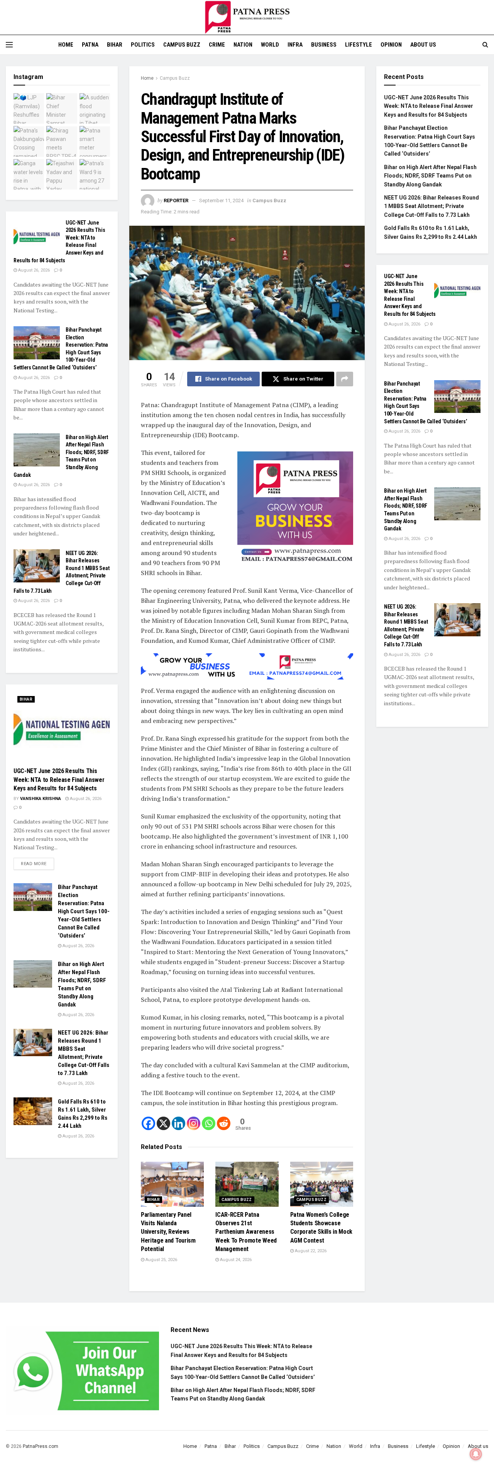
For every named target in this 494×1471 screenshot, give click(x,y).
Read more (37, 862)
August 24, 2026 (235, 1259)
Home (65, 44)
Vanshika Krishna (40, 798)
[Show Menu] (9, 44)
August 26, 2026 (33, 270)
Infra (295, 44)
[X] (163, 1123)
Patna (90, 44)
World (270, 44)
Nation (242, 44)
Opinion (391, 44)
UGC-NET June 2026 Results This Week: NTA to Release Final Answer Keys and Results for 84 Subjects (59, 779)
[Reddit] (223, 1123)
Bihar (114, 44)
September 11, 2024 (221, 200)
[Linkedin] (178, 1123)
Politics (143, 44)
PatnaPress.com (40, 1446)
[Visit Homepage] (247, 17)
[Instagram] (193, 1123)
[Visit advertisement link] (295, 509)
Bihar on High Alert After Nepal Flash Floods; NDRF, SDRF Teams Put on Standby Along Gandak (430, 176)
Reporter (176, 200)
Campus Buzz (181, 44)
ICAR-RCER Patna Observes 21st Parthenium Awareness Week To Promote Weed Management (246, 1232)
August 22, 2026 (310, 1250)
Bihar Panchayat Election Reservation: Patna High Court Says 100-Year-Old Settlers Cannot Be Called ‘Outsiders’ (84, 911)
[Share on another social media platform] (344, 379)
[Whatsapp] (208, 1123)
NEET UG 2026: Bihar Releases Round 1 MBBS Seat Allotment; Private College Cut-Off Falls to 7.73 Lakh (431, 206)
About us (423, 44)
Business (324, 44)
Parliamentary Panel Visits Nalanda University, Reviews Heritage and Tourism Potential (168, 1232)
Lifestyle (358, 44)
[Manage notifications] (476, 1454)
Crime (217, 44)
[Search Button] (485, 44)
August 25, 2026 (160, 1259)
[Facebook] (148, 1123)
